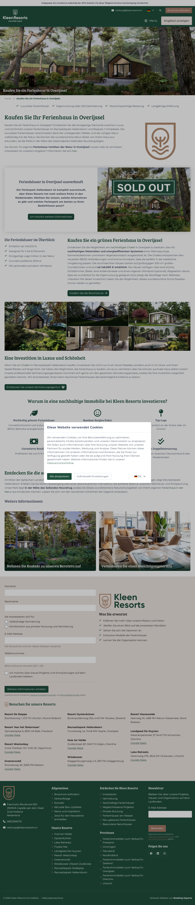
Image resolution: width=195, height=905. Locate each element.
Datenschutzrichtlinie (60, 463)
